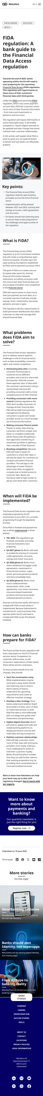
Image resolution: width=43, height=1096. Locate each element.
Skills (21, 1022)
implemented (21, 530)
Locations (21, 1040)
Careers (21, 1010)
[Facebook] (29, 1086)
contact (21, 1036)
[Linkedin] (14, 1078)
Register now (20, 828)
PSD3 (34, 100)
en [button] (34, 4)
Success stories (21, 1018)
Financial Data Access (13, 87)
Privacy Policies (21, 1044)
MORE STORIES (21, 997)
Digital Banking (10, 23)
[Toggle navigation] (39, 4)
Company (21, 1006)
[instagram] (21, 1086)
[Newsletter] (21, 1078)
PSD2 (15, 100)
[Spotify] (14, 1086)
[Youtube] (29, 1078)
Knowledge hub (21, 1014)
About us (21, 1032)
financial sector (15, 287)
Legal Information (21, 1048)
